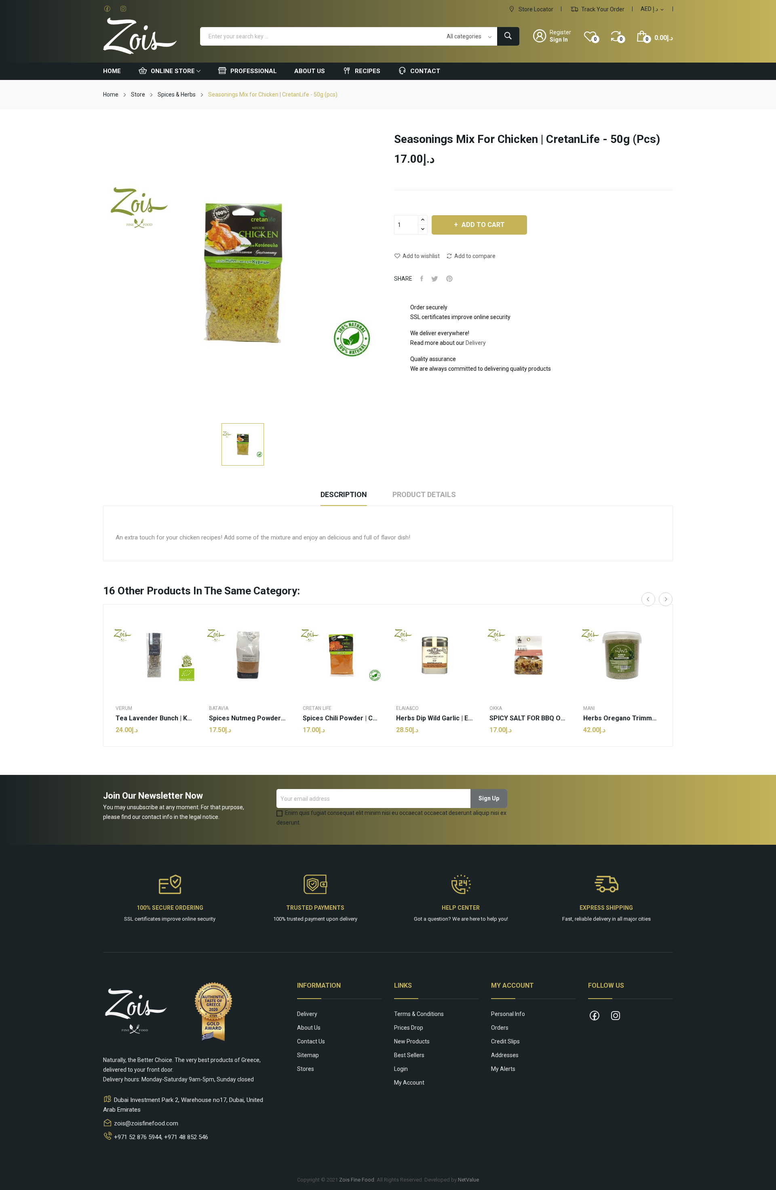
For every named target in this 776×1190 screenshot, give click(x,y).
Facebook (107, 9)
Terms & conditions (419, 1014)
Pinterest (449, 279)
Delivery (476, 343)
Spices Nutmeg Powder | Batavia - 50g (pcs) (247, 718)
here (475, 919)
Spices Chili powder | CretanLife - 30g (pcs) (341, 718)
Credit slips (505, 1041)
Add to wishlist (421, 256)
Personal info (508, 1014)
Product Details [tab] (424, 494)
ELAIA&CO (407, 708)
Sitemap (308, 1055)
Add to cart (483, 225)
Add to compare (475, 256)
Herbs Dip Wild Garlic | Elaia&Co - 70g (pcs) (434, 718)
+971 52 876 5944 (137, 1137)
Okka (495, 708)
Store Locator (535, 9)
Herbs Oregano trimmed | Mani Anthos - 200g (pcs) (621, 718)
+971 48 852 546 (186, 1137)
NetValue (468, 1180)
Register (560, 32)
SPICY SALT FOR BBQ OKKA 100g (528, 718)
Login (401, 1069)
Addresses (505, 1055)
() (595, 39)
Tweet (434, 279)
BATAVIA (218, 708)
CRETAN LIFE (317, 708)
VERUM (124, 708)
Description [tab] (344, 494)
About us (309, 1027)
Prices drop (408, 1027)
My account (409, 1082)
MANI (589, 708)
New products (412, 1041)
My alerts (503, 1069)
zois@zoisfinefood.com (146, 1123)
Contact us (311, 1041)
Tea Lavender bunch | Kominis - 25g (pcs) (154, 718)
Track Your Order (602, 9)
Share (421, 279)
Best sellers (409, 1055)
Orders (499, 1027)
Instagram (123, 9)
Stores (305, 1069)
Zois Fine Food (356, 1180)
